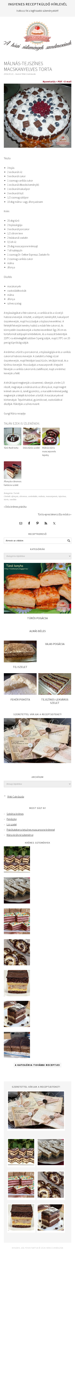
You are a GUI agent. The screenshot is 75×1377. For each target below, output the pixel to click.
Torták (16, 493)
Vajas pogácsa (55, 644)
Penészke (12, 819)
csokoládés (32, 496)
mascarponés (51, 496)
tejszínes (62, 496)
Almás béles (37, 631)
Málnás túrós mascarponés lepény (49, 451)
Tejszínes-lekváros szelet (54, 701)
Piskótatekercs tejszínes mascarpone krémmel (31, 829)
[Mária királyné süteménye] (17, 995)
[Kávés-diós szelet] (17, 1057)
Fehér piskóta (20, 699)
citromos (23, 496)
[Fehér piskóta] (20, 693)
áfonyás (14, 496)
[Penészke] (17, 902)
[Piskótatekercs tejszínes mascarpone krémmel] (17, 964)
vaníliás (13, 499)
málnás (41, 496)
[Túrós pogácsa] (37, 612)
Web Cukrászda (37, 34)
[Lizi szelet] (17, 933)
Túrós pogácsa (37, 618)
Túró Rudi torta (11, 447)
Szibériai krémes (15, 814)
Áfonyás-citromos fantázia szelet (12, 483)
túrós (6, 499)
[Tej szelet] (20, 661)
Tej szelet (20, 667)
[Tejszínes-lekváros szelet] (54, 693)
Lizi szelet (12, 824)
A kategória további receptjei (37, 1065)
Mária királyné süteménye (20, 835)
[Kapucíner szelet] (17, 1026)
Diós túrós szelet (31, 447)
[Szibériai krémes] (17, 871)
